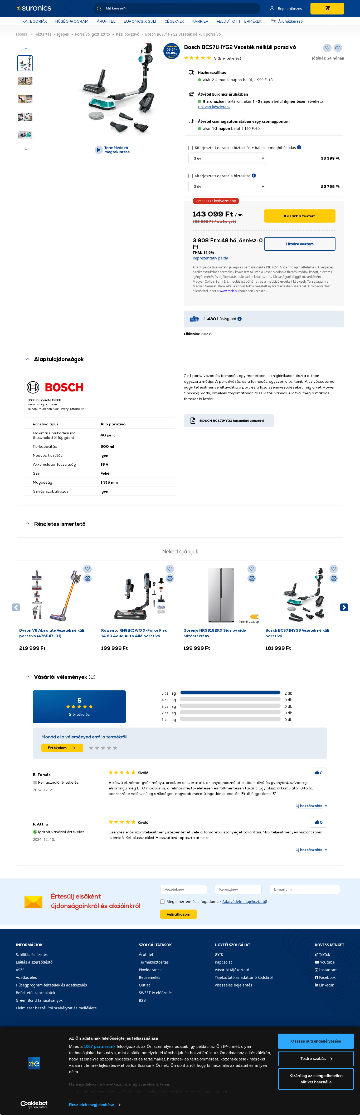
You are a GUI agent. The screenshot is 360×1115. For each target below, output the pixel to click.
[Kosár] (327, 8)
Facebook (326, 977)
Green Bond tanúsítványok (39, 1000)
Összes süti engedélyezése (316, 1041)
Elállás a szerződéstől (34, 962)
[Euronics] (37, 8)
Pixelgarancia (151, 969)
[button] (26, 49)
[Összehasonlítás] (87, 578)
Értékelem (57, 747)
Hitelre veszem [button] (300, 244)
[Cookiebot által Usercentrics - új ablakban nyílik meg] (34, 1105)
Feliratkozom (178, 914)
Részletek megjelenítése (91, 1104)
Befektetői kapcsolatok (35, 992)
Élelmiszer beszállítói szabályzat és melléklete (56, 1007)
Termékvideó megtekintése (117, 150)
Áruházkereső (290, 21)
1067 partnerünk (100, 1046)
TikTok (324, 954)
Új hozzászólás (309, 805)
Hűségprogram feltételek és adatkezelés (51, 985)
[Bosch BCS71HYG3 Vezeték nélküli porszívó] (303, 595)
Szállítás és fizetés (32, 954)
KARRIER (200, 21)
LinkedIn (326, 985)
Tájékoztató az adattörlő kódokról (244, 977)
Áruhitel (106, 21)
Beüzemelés (149, 977)
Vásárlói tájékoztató (232, 969)
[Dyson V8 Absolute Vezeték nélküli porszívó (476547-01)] (57, 595)
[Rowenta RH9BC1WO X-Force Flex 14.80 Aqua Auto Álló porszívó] (139, 595)
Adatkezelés (26, 977)
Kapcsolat (223, 962)
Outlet (144, 985)
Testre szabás (313, 1058)
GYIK (219, 954)
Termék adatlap (249, 621)
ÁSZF (20, 969)
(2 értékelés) (227, 58)
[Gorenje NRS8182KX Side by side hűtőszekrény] (221, 595)
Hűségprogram (71, 21)
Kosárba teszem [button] (299, 216)
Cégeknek (174, 21)
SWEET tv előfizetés (156, 992)
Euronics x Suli (140, 21)
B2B (142, 1000)
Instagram (328, 969)
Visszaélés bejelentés (233, 985)
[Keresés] (254, 9)
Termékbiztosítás (154, 962)
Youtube (327, 962)
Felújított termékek (239, 21)
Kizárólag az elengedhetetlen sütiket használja (316, 1078)
